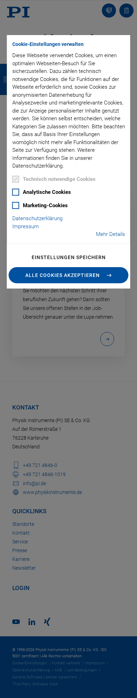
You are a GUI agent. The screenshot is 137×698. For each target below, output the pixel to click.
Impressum (25, 226)
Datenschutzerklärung (37, 218)
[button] (69, 275)
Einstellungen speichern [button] (69, 257)
